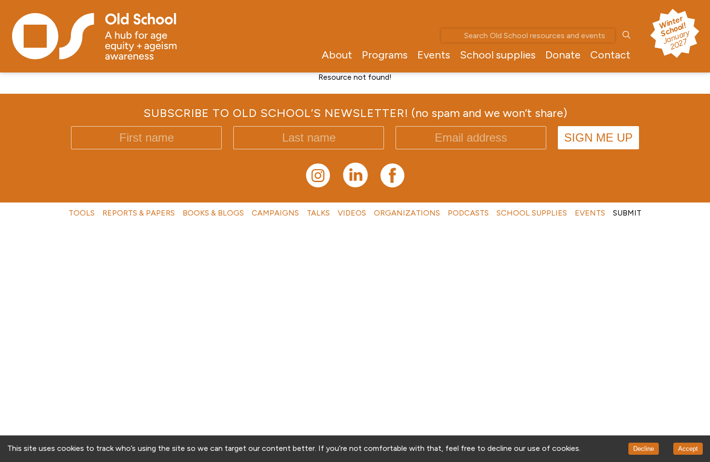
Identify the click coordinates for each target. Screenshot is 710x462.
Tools (82, 212)
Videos (352, 212)
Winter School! (673, 32)
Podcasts (468, 212)
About (337, 54)
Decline (643, 448)
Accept (688, 448)
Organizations (407, 212)
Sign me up (598, 137)
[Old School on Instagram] (318, 185)
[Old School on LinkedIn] (355, 185)
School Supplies (532, 212)
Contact (610, 54)
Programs (385, 54)
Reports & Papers (138, 212)
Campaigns (275, 212)
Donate (563, 54)
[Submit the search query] (626, 35)
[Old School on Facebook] (392, 185)
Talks (318, 212)
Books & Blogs (213, 212)
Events (433, 54)
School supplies (498, 54)
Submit (627, 212)
